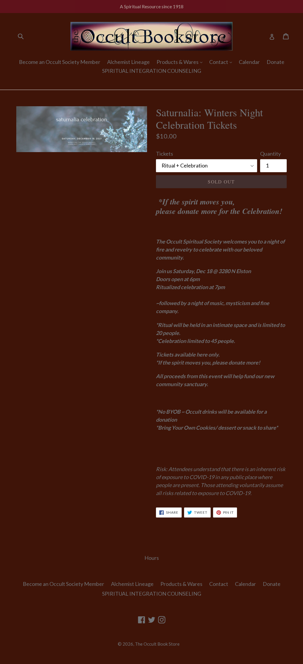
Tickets (164, 153)
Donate (275, 62)
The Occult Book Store (157, 644)
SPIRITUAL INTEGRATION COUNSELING (151, 70)
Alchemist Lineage (128, 62)
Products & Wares (178, 62)
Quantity (270, 153)
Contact (219, 62)
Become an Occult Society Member (59, 62)
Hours (151, 558)
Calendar (249, 62)
